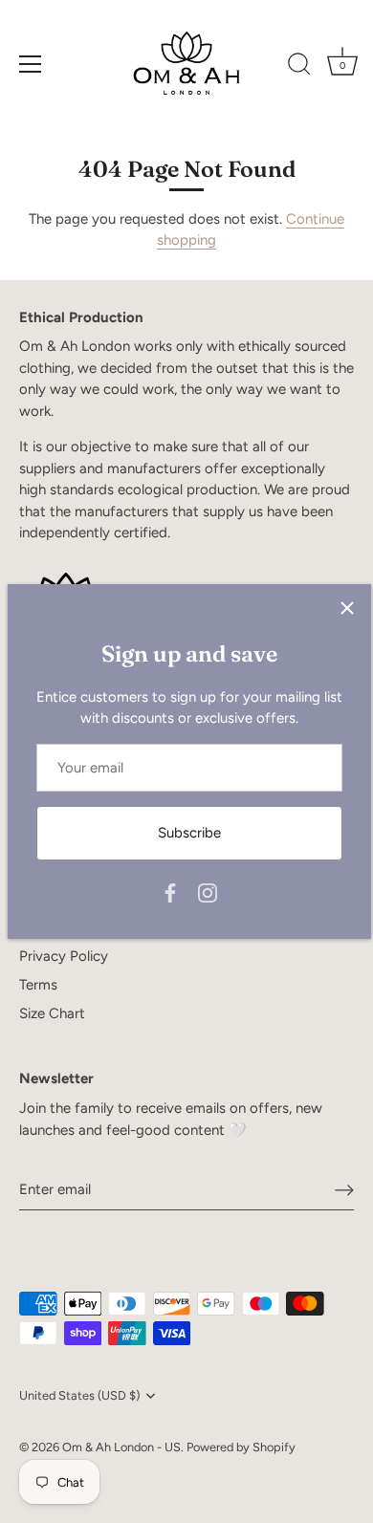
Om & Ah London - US (121, 1447)
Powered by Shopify (241, 1447)
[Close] (347, 608)
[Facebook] (170, 892)
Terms (38, 984)
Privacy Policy (63, 956)
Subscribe (189, 832)
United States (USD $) (79, 1395)
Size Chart (52, 1013)
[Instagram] (207, 892)
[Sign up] (344, 1189)
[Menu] (31, 64)
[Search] (299, 67)
